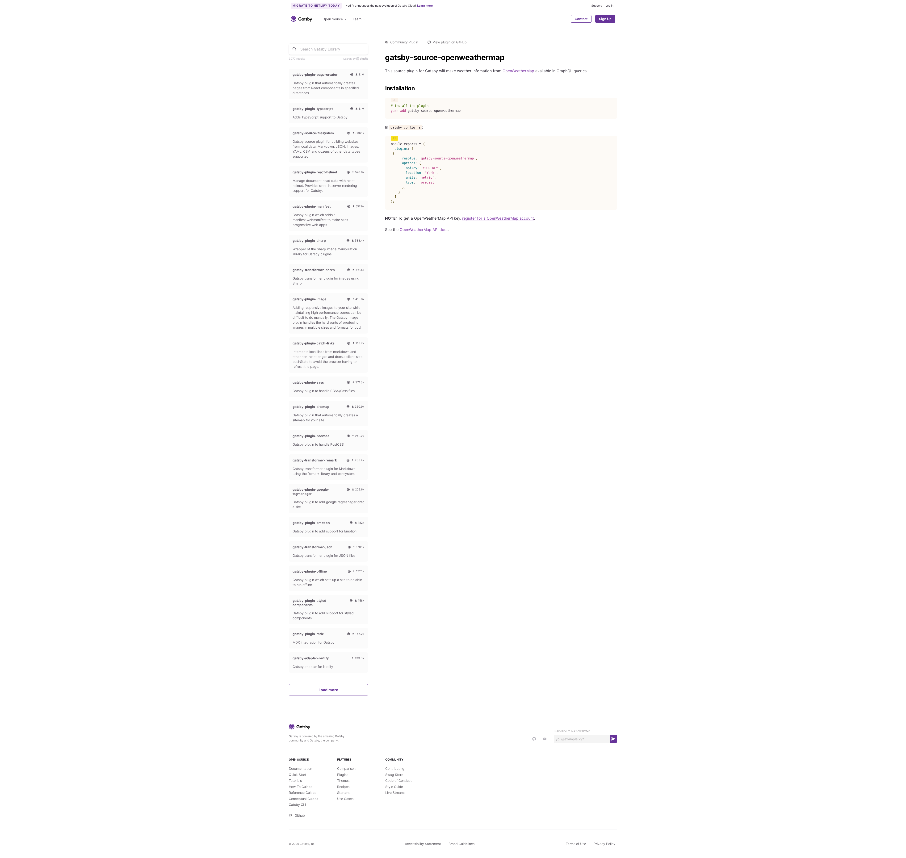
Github (300, 815)
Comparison (346, 768)
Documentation (300, 768)
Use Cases (345, 799)
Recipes (343, 787)
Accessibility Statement (423, 844)
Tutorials (295, 780)
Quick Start (297, 775)
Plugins (342, 775)
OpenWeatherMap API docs (424, 229)
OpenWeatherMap (518, 70)
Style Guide (394, 787)
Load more (328, 689)
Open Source (333, 19)
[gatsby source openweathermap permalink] (382, 57)
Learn (357, 19)
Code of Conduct (398, 780)
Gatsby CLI (297, 805)
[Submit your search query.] (294, 49)
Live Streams (395, 793)
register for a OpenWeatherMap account (498, 218)
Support (596, 5)
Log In (609, 5)
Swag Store (394, 775)
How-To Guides (300, 787)
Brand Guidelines (461, 844)
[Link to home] (301, 19)
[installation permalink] (382, 88)
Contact (581, 19)
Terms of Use (576, 844)
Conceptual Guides (303, 799)
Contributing (394, 768)
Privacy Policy (604, 844)
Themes (343, 780)
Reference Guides (302, 793)
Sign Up (605, 19)
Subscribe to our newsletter (572, 731)
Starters (343, 793)
